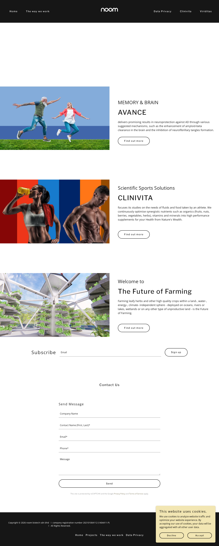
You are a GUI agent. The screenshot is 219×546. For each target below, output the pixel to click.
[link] (109, 11)
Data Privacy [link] (163, 11)
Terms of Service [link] (136, 493)
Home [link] (14, 11)
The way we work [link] (38, 11)
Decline (171, 535)
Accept (199, 535)
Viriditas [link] (206, 11)
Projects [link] (91, 535)
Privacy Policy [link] (119, 493)
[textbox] (110, 352)
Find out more (133, 141)
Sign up (176, 352)
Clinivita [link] (186, 11)
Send (109, 483)
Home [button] (79, 535)
